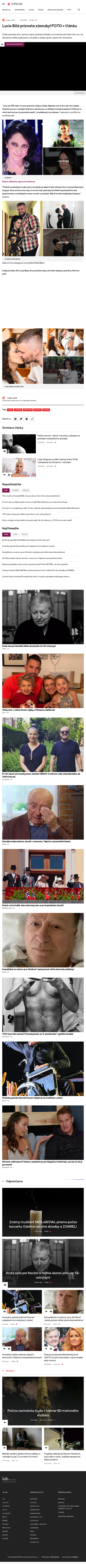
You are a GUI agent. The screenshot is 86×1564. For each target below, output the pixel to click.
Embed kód (81, 93)
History (5, 1535)
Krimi (32, 1531)
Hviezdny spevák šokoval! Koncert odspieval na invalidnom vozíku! (28, 546)
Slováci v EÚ (34, 1542)
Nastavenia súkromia (66, 1516)
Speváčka (37, 409)
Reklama (61, 1499)
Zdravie (5, 1531)
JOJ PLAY (5, 1502)
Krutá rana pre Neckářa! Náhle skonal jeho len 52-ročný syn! (25, 540)
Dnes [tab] (6, 534)
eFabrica (75, 1557)
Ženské (5, 1520)
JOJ (3, 1499)
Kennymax (55, 1557)
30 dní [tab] (24, 534)
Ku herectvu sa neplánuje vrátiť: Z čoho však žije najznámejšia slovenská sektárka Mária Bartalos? (41, 508)
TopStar (5, 1524)
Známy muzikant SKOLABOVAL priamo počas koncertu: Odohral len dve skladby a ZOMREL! (38, 570)
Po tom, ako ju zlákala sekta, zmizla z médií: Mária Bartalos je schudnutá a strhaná (34, 502)
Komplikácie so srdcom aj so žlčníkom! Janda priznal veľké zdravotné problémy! (33, 552)
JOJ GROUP (6, 1513)
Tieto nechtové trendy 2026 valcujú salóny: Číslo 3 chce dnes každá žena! (31, 496)
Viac (69, 9)
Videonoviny (35, 1510)
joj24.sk (33, 1502)
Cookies (61, 1512)
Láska (10, 409)
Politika (33, 1535)
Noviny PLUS (34, 1506)
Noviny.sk (6, 10)
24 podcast (34, 1520)
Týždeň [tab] (15, 490)
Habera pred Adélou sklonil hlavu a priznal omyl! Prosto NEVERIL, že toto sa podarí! (35, 564)
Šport (41, 10)
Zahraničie (34, 1528)
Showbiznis (20, 10)
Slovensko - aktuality (38, 1524)
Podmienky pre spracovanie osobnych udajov (68, 1507)
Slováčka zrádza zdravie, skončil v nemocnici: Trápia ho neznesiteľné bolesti (32, 558)
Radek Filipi (28, 409)
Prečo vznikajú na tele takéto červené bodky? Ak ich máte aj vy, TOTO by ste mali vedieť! (37, 520)
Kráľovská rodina (55, 10)
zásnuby (46, 409)
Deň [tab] (6, 490)
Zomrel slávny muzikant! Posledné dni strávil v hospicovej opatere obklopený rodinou (36, 576)
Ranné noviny (35, 1513)
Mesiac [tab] (26, 490)
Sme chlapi (6, 1528)
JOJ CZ (4, 1510)
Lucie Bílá (18, 409)
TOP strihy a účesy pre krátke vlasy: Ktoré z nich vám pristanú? (26, 514)
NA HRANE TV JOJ (36, 1517)
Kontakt (61, 1502)
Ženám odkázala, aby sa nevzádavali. (18, 182)
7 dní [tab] (15, 534)
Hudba (31, 10)
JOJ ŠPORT (6, 1506)
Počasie (5, 1538)
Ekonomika (34, 1538)
